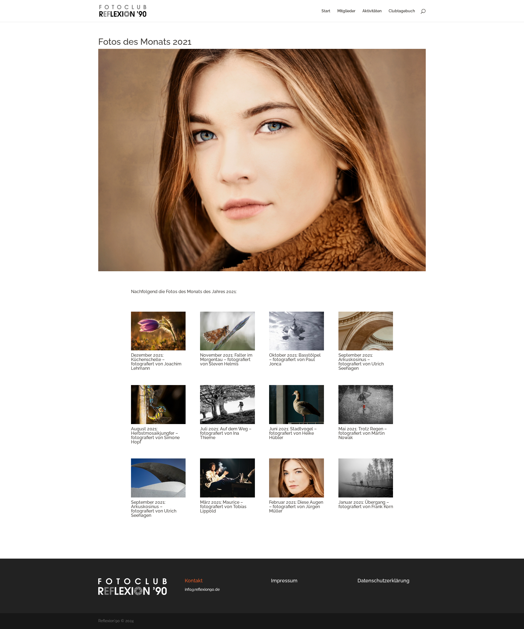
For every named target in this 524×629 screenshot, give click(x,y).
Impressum (284, 580)
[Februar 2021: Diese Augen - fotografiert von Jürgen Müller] (296, 496)
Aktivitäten (372, 11)
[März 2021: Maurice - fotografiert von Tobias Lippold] (227, 496)
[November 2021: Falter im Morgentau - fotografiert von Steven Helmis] (227, 348)
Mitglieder (346, 11)
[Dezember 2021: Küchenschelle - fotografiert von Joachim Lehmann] (158, 348)
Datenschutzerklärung (383, 580)
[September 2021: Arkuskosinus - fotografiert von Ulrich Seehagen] (365, 348)
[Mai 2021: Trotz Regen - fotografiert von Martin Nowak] (365, 422)
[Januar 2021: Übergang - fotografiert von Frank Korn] (365, 496)
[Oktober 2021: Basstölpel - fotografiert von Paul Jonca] (296, 348)
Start (325, 11)
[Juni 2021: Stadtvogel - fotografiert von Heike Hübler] (296, 422)
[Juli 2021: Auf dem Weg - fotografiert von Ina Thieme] (227, 422)
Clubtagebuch (402, 11)
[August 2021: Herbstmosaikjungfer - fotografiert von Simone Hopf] (158, 422)
